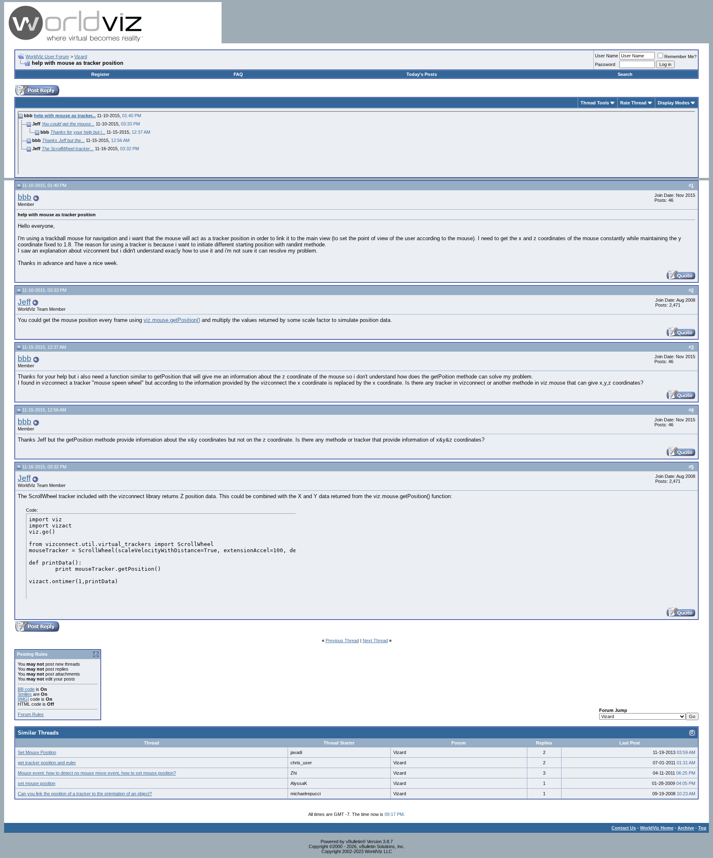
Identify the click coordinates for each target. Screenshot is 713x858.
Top (702, 827)
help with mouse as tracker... (65, 115)
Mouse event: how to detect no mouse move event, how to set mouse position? (97, 773)
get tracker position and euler (47, 762)
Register (100, 74)
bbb (24, 197)
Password (605, 64)
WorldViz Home (656, 827)
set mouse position (36, 783)
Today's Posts (421, 74)
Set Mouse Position (37, 752)
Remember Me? (680, 56)
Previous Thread (342, 640)
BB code (26, 689)
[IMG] (23, 699)
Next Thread (375, 640)
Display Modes (673, 102)
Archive (686, 827)
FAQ (238, 74)
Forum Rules (31, 714)
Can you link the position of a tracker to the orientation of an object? (85, 793)
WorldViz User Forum (47, 56)
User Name (606, 55)
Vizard (80, 56)
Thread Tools (595, 102)
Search (625, 74)
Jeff (24, 302)
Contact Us (623, 827)
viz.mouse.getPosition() (172, 320)
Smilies (25, 694)
